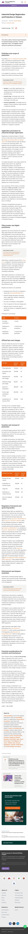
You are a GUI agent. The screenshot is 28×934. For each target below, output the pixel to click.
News (3, 897)
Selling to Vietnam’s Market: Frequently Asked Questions (12, 832)
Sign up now (5, 868)
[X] (14, 923)
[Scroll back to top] (24, 931)
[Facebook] (10, 923)
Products (4, 917)
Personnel (4, 895)
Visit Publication (5, 909)
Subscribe (4, 902)
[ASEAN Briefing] (24, 878)
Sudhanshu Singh (10, 22)
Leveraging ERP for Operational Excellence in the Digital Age (13, 836)
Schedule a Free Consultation (12, 808)
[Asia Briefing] (9, 878)
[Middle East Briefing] (14, 883)
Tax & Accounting (19, 895)
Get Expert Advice (8, 842)
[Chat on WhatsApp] (25, 926)
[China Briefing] (14, 878)
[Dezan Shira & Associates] (4, 878)
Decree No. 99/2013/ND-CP (10, 528)
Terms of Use (4, 931)
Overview (4, 892)
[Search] (22, 2)
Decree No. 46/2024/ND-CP (9, 530)
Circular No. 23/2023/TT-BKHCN (12, 520)
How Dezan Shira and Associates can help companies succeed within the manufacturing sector (11, 254)
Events (3, 900)
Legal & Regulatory (19, 897)
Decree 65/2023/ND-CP (16, 293)
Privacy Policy (10, 931)
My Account (4, 912)
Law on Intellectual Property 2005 (17, 58)
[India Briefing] (19, 878)
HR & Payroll (17, 902)
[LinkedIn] (17, 923)
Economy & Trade (19, 892)
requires (19, 548)
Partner (16, 909)
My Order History (5, 914)
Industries (17, 900)
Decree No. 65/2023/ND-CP (18, 518)
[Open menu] (25, 2)
